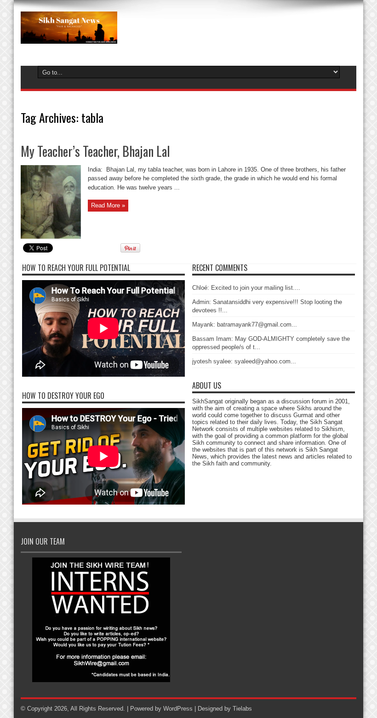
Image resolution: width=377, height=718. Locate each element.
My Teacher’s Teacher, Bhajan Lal (95, 151)
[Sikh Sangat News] (69, 37)
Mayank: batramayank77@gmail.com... (244, 324)
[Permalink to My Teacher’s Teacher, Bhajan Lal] (51, 236)
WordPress (178, 708)
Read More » (108, 205)
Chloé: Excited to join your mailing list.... (246, 287)
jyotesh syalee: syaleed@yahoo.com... (244, 361)
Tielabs (242, 708)
